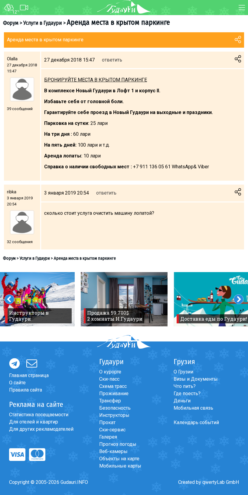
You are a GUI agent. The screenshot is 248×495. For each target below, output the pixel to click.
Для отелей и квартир (33, 422)
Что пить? (185, 386)
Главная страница (29, 375)
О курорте (110, 372)
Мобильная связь (193, 408)
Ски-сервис (112, 430)
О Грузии (183, 372)
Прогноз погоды (117, 444)
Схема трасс (113, 386)
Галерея (108, 437)
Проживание (114, 393)
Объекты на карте (119, 459)
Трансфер (110, 401)
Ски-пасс (109, 379)
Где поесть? (187, 393)
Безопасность (115, 408)
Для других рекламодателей (41, 429)
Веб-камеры (113, 451)
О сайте (17, 383)
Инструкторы (114, 415)
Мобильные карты (120, 466)
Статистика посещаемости (38, 414)
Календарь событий (196, 422)
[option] (124, 299)
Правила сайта (25, 390)
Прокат (107, 422)
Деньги (182, 401)
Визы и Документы (196, 379)
